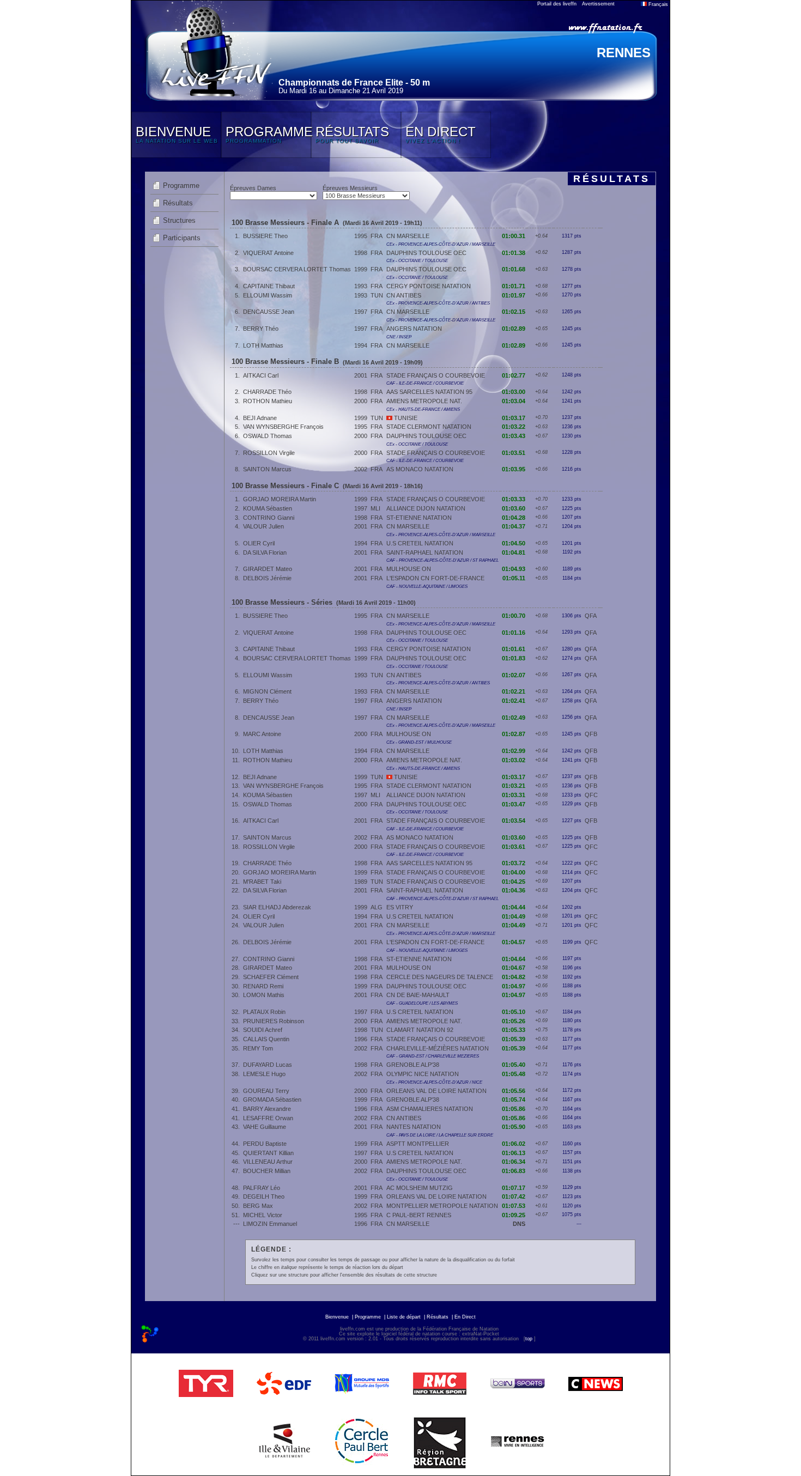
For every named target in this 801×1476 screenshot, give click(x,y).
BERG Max (258, 1205)
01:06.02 (513, 1143)
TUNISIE (404, 418)
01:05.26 (513, 1021)
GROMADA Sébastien (272, 1099)
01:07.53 (513, 1205)
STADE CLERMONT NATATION (428, 426)
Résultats (178, 203)
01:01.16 (513, 632)
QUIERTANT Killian (268, 1153)
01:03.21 (513, 785)
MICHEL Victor (262, 1215)
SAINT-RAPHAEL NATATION (424, 552)
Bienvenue (337, 1317)
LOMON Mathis (263, 995)
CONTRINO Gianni (268, 517)
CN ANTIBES (403, 295)
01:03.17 (513, 418)
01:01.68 (513, 269)
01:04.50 (513, 543)
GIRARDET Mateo (267, 569)
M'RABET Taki (262, 881)
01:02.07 (513, 675)
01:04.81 (513, 552)
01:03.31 (513, 795)
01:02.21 (513, 691)
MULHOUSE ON (408, 569)
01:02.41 (513, 700)
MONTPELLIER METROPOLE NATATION (442, 1205)
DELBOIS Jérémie (267, 578)
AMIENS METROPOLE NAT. (424, 401)
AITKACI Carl (260, 375)
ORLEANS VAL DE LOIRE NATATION (436, 1091)
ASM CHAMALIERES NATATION (429, 1109)
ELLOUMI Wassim (267, 295)
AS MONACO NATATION (419, 469)
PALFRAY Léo (261, 1188)
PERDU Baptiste (265, 1143)
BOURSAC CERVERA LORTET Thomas (297, 269)
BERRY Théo (260, 328)
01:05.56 (513, 1091)
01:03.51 (513, 453)
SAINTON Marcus (267, 469)
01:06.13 (513, 1153)
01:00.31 (513, 236)
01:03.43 (513, 436)
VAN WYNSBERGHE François (283, 426)
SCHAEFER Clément (271, 977)
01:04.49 (513, 916)
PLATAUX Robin (264, 1012)
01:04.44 (513, 907)
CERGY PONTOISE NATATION (428, 286)
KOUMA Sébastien (267, 508)
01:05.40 (513, 1064)
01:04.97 (513, 986)
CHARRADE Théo (267, 391)
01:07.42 (513, 1196)
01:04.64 (513, 959)
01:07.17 (513, 1188)
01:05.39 (513, 1039)
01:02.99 (513, 751)
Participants (182, 238)
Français (657, 4)
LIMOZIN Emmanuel (270, 1223)
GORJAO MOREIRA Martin (279, 499)
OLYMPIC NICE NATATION (422, 1074)
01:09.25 (513, 1215)
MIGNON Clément (267, 691)
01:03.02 (513, 760)
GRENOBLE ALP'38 (412, 1064)
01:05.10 (513, 1012)
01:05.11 (513, 578)
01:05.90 (513, 1126)
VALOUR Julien (263, 526)
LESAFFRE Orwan (268, 1118)
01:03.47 (513, 804)
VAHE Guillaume (264, 1126)
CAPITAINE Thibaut (269, 286)
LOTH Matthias (263, 345)
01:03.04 (513, 401)
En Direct (465, 1317)
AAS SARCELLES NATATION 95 (429, 391)
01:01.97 (513, 295)
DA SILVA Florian (265, 552)
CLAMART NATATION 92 (419, 1029)
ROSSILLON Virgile (269, 453)
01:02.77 (513, 375)
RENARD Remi (263, 986)
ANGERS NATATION (414, 328)
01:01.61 (513, 649)
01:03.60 (513, 508)
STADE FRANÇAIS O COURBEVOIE (435, 375)
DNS (519, 1223)
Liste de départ (404, 1317)
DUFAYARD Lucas (267, 1064)
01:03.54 (513, 820)
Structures (179, 220)
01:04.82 (513, 977)
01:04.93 (513, 569)
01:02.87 (513, 734)
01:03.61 (513, 846)
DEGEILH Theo (263, 1196)
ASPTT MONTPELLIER (417, 1143)
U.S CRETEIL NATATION (419, 543)
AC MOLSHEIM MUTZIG (419, 1188)
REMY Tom (258, 1048)
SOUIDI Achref (262, 1029)
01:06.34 (513, 1161)
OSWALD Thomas (267, 436)
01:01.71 (513, 286)
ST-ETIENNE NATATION (419, 517)
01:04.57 (513, 942)
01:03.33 (513, 499)
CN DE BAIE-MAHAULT (418, 995)
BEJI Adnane (260, 418)
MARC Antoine (262, 734)
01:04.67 (513, 967)
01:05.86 (513, 1109)
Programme (181, 185)
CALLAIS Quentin (266, 1039)
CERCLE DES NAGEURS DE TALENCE (439, 977)
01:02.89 (513, 328)
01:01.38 (513, 253)
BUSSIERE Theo (265, 236)
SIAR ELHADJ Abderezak (277, 907)
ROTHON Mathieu (267, 401)
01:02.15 (513, 311)
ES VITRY (399, 907)
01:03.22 (513, 426)
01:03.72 (513, 863)
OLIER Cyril (259, 543)
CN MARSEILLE (407, 236)
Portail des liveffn (557, 4)
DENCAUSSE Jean (268, 311)
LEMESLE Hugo (264, 1074)
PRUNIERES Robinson (273, 1021)
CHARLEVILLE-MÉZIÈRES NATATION (437, 1048)
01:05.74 (513, 1099)
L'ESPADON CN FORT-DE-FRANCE (435, 578)
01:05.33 (513, 1029)
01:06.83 (513, 1171)
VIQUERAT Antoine (268, 253)
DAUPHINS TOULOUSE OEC (426, 253)
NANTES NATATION (413, 1126)
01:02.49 (513, 717)
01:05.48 (513, 1074)
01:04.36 (513, 890)
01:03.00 (513, 391)
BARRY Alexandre (267, 1109)
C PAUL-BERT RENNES (418, 1215)
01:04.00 (513, 872)
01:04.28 (513, 517)
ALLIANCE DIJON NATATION (425, 508)
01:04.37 (513, 526)
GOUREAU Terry (266, 1091)
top (528, 1338)
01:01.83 (513, 658)
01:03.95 (513, 469)
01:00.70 (513, 615)
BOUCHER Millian (266, 1171)
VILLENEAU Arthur (268, 1161)
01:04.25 (513, 881)
